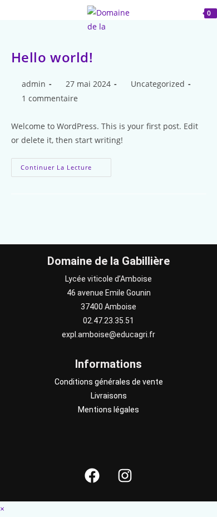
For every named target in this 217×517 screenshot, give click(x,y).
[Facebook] (92, 475)
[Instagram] (125, 475)
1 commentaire (50, 98)
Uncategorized (158, 83)
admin (34, 83)
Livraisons (109, 395)
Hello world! (52, 57)
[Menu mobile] (28, 12)
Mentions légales (108, 409)
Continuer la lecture (66, 164)
